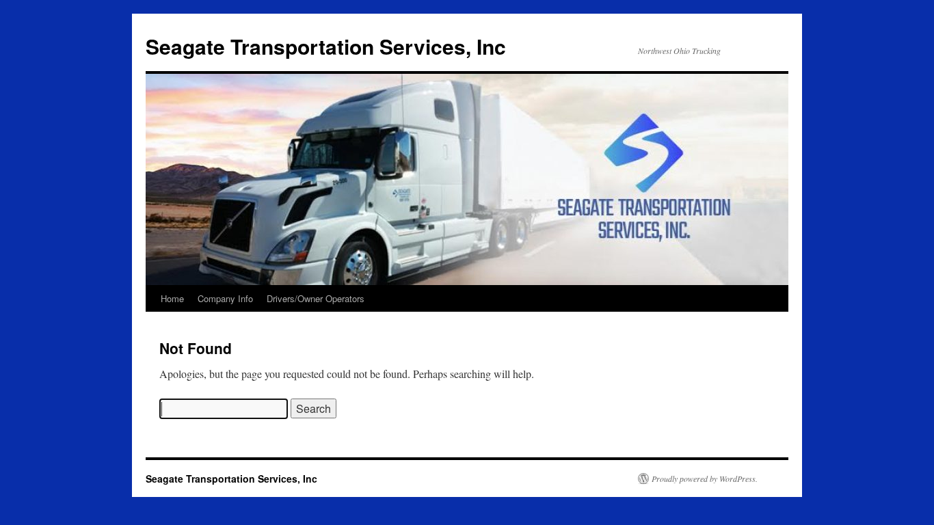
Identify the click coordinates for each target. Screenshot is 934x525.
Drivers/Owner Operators (315, 298)
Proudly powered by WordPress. (705, 478)
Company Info (225, 298)
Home (172, 298)
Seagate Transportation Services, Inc (326, 46)
